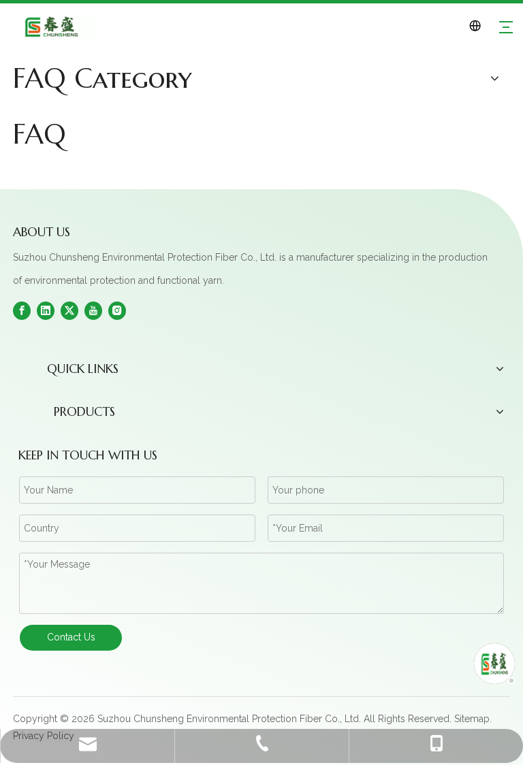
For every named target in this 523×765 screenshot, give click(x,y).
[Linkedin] (45, 310)
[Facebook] (22, 310)
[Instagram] (117, 310)
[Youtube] (93, 310)
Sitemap (472, 718)
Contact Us (71, 637)
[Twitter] (69, 310)
